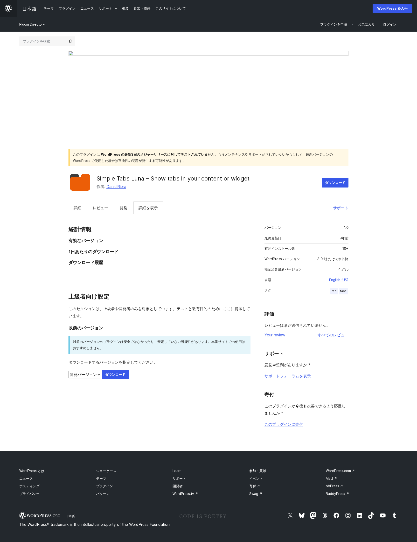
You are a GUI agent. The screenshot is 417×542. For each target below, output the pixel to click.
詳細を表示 (148, 207)
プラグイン (104, 486)
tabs (343, 291)
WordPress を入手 (392, 8)
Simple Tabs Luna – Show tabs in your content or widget (173, 178)
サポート (340, 207)
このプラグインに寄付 (283, 424)
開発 (123, 207)
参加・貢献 (257, 471)
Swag (255, 494)
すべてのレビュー (333, 335)
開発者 (178, 486)
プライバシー (29, 494)
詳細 (77, 207)
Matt (331, 478)
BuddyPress (337, 494)
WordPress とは (31, 471)
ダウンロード (335, 183)
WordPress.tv (185, 494)
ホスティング (29, 486)
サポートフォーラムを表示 (287, 376)
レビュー (100, 207)
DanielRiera (116, 186)
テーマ (101, 478)
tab (334, 291)
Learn (177, 471)
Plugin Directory (32, 24)
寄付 (254, 486)
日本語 (70, 516)
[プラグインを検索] (70, 41)
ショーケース (106, 471)
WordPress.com (340, 471)
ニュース (26, 478)
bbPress (334, 486)
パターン (103, 494)
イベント (256, 478)
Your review (274, 335)
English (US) (338, 280)
